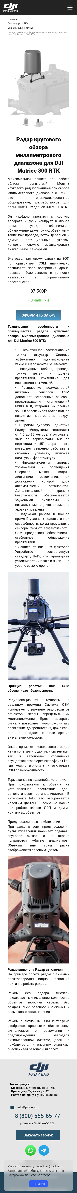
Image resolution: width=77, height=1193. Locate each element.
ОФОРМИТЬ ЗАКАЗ (38, 315)
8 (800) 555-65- (34, 1116)
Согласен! (38, 1183)
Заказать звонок (38, 1135)
